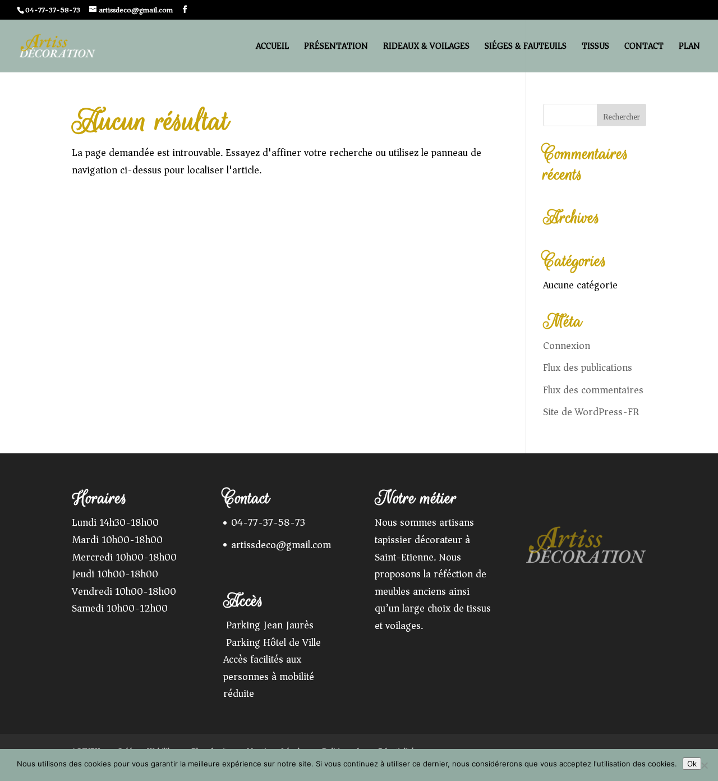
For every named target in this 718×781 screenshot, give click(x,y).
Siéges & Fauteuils (526, 48)
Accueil (272, 48)
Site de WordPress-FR (591, 412)
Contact (644, 48)
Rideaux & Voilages (426, 48)
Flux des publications (587, 367)
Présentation (336, 48)
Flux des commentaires (593, 390)
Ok (692, 763)
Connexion (566, 346)
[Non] (704, 765)
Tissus (595, 48)
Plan (689, 48)
